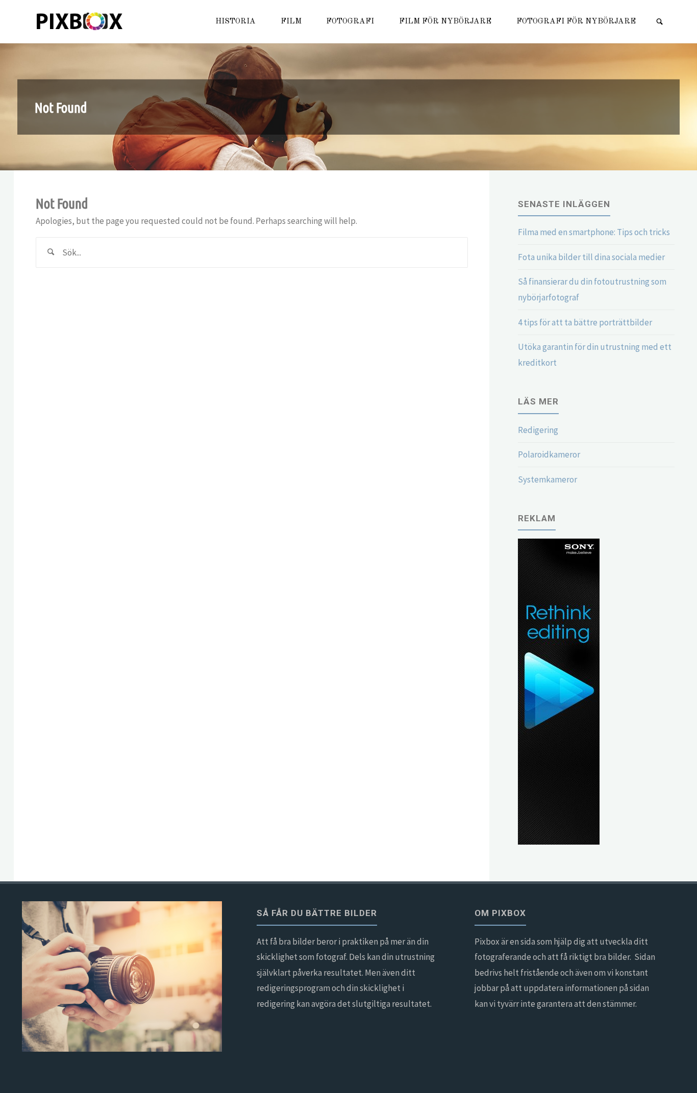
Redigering (538, 430)
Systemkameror (547, 479)
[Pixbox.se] (80, 21)
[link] (660, 22)
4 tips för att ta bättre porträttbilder (585, 322)
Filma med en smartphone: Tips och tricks (594, 232)
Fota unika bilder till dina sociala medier (591, 257)
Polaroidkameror (549, 454)
